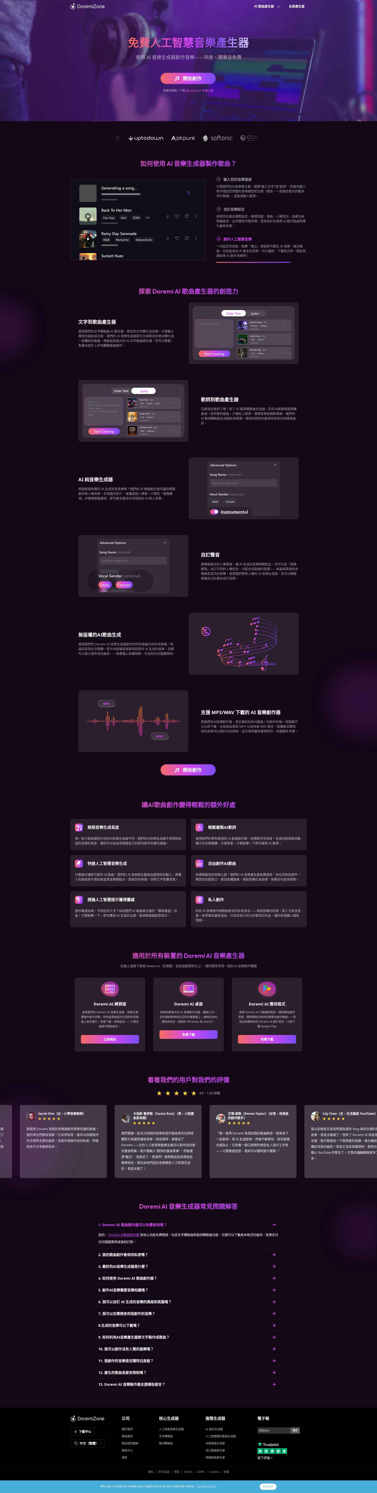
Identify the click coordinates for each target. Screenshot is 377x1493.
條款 (176, 1472)
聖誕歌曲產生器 (215, 1457)
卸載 (226, 1472)
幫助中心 (127, 1450)
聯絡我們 (127, 1436)
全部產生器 (297, 6)
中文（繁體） (89, 1443)
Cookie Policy (206, 1486)
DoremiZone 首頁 (87, 6)
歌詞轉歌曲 (166, 1443)
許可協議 (163, 1472)
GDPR (200, 1472)
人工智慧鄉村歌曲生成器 (221, 1436)
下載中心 (85, 1431)
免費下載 (207, 90)
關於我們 (127, 1429)
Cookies (214, 1472)
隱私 (151, 1472)
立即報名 (110, 1039)
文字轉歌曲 (166, 1436)
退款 (124, 1457)
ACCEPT (268, 1486)
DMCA (188, 1472)
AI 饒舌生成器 (214, 1429)
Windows (192, 90)
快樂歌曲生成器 (215, 1443)
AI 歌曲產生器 (264, 6)
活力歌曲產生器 (215, 1450)
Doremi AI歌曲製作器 (124, 1235)
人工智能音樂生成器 (171, 1429)
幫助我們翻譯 (130, 1443)
